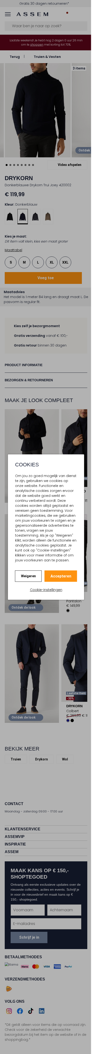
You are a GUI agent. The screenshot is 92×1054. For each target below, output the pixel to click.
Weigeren (26, 576)
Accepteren (59, 576)
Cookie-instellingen (44, 589)
